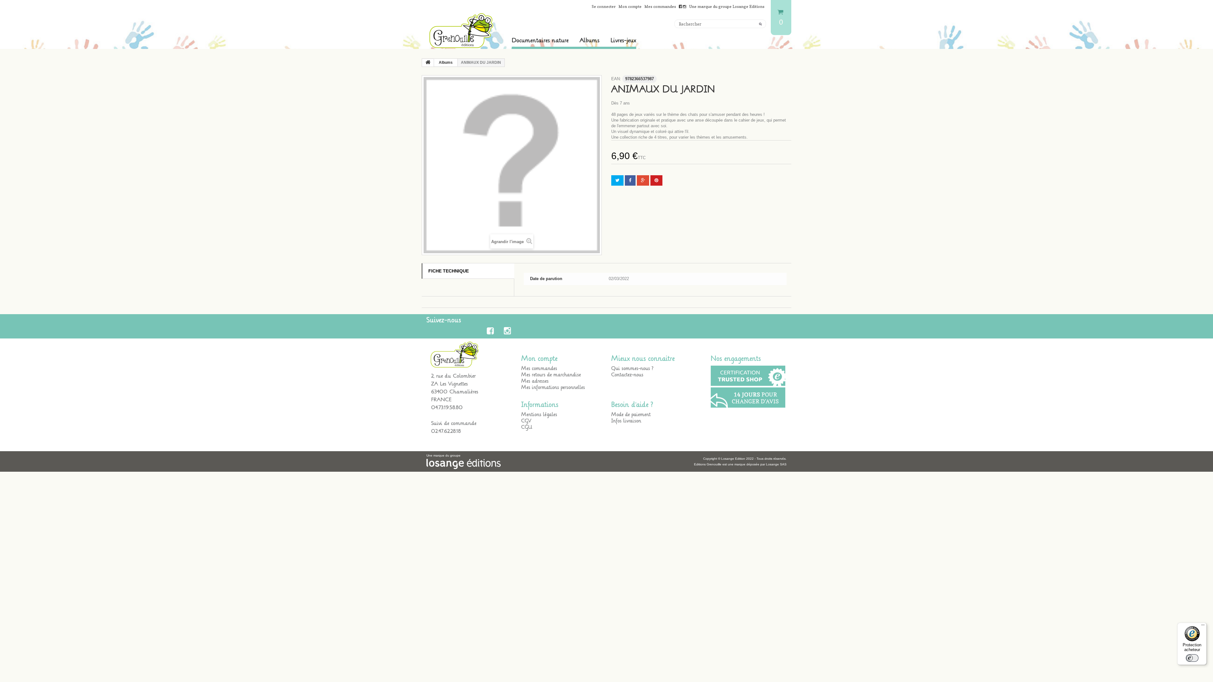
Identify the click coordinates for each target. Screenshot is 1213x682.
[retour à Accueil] (428, 63)
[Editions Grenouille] (461, 30)
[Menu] (1203, 626)
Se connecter (604, 6)
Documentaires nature (540, 40)
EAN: (616, 78)
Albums (590, 40)
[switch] (1192, 658)
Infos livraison (626, 420)
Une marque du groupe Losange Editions (726, 6)
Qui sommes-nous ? (632, 368)
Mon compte (630, 6)
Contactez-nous (627, 374)
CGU (526, 427)
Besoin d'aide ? (632, 405)
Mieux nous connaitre (643, 358)
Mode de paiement (631, 414)
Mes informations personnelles (553, 387)
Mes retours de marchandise (551, 374)
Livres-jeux (623, 40)
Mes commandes (660, 6)
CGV (526, 420)
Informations (539, 405)
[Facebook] (491, 331)
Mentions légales (539, 414)
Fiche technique (448, 270)
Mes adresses (535, 381)
